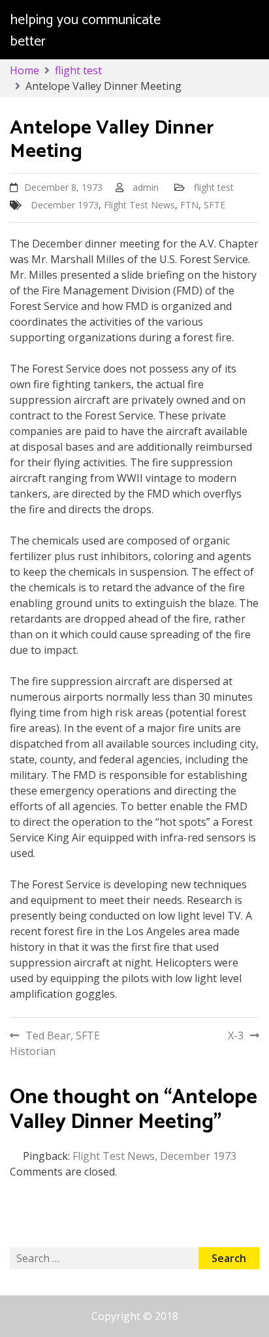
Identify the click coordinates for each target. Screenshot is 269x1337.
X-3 (236, 1035)
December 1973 (65, 205)
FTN (189, 205)
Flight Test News (139, 205)
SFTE (214, 205)
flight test (214, 187)
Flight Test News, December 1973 (154, 1156)
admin (146, 187)
